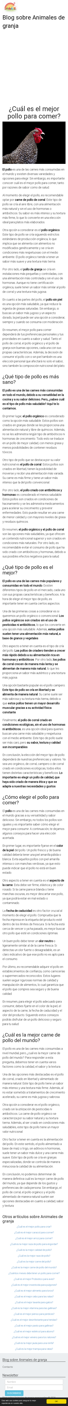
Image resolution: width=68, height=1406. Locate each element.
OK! (56, 1401)
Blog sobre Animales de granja (33, 21)
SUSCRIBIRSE (14, 1393)
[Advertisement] (34, 66)
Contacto (7, 1366)
